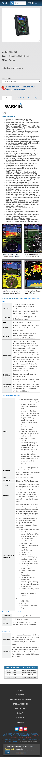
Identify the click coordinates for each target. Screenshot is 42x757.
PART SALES (20, 708)
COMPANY (20, 695)
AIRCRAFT (20, 699)
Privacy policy (10, 749)
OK (8, 752)
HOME (20, 690)
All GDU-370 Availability (22, 98)
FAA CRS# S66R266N (9, 740)
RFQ (30, 3)
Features (6, 98)
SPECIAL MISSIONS (20, 704)
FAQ (35, 98)
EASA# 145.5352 (22, 740)
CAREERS (20, 722)
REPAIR (20, 713)
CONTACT (20, 717)
